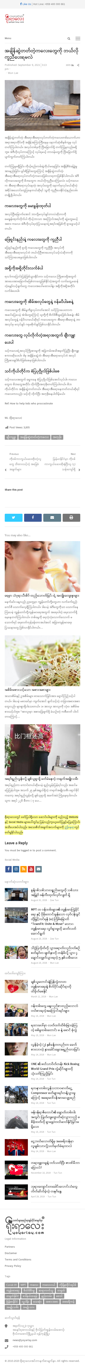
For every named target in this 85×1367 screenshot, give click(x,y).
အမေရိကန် (68, 1301)
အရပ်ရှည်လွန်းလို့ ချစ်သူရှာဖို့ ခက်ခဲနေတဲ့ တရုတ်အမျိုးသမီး (41, 779)
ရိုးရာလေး (25, 1361)
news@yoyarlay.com (25, 1340)
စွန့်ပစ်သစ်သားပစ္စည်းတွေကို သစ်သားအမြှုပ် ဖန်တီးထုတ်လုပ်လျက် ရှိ (54, 893)
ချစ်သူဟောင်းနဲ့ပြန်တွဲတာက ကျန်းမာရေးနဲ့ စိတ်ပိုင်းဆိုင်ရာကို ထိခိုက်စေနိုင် (51, 986)
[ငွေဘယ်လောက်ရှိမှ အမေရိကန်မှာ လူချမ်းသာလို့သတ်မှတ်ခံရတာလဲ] (16, 1141)
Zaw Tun (54, 900)
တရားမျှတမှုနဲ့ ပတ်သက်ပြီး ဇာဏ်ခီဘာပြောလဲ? (55, 1165)
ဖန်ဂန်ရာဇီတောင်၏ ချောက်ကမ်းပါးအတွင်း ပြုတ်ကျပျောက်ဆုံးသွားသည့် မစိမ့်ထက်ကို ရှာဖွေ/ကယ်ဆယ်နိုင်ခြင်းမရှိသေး (55, 1119)
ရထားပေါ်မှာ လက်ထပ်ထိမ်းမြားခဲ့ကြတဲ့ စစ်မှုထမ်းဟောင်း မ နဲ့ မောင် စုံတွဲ (54, 1028)
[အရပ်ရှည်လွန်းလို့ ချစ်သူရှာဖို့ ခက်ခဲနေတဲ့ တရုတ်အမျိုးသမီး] (42, 727)
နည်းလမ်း (46, 1296)
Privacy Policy (13, 1266)
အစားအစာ (52, 1301)
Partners (10, 1247)
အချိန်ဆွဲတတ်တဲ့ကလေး (34, 437)
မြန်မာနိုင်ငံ (12, 1301)
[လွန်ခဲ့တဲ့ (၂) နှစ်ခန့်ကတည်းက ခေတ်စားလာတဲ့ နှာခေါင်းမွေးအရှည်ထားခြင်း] (16, 1045)
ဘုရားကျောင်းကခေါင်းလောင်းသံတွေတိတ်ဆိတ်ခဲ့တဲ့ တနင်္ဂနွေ (54, 1189)
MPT (23, 1284)
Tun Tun (51, 1079)
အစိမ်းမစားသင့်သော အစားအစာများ (28, 690)
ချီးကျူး (11, 437)
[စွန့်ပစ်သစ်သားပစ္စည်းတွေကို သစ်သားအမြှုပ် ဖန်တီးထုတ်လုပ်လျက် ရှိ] (16, 890)
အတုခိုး (57, 437)
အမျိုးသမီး (12, 1307)
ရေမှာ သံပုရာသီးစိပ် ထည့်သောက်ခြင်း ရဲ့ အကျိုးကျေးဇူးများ (42, 595)
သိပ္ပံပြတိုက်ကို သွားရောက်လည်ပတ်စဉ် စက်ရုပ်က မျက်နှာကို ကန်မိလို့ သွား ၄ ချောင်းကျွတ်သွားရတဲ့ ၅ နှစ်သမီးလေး (55, 953)
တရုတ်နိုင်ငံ (12, 1296)
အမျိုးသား (29, 1307)
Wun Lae (13, 73)
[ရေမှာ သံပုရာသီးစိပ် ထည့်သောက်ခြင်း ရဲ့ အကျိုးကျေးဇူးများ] (42, 543)
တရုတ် (61, 1290)
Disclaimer (11, 1253)
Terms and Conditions (18, 1259)
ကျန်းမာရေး (13, 1290)
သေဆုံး (37, 1301)
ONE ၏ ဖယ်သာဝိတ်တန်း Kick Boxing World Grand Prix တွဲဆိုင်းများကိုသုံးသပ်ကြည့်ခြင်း (55, 1069)
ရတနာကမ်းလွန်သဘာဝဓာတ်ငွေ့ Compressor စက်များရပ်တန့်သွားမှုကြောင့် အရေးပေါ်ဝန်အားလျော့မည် (53, 1093)
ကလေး (34, 1284)
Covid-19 (11, 1284)
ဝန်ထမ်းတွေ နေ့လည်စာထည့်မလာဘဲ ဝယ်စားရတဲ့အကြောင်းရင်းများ (54, 1009)
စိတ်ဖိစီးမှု (29, 1290)
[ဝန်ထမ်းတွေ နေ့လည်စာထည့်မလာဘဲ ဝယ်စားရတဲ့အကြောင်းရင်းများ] (16, 1006)
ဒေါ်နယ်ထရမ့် (30, 1296)
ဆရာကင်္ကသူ (46, 1290)
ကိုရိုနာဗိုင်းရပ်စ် (67, 1284)
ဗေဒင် (59, 1296)
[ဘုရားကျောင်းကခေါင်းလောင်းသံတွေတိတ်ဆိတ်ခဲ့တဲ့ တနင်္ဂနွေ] (16, 1187)
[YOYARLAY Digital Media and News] (42, 18)
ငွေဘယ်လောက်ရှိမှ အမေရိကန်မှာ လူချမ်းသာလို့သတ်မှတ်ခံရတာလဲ (52, 1144)
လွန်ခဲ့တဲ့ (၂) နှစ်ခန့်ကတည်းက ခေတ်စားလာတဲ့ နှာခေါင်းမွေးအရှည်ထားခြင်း (55, 1047)
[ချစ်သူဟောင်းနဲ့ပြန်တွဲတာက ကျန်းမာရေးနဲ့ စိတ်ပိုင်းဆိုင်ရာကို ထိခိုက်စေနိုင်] (16, 982)
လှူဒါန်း (25, 1301)
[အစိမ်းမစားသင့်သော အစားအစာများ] (42, 637)
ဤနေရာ (70, 827)
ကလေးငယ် (48, 1284)
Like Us (26, 4)
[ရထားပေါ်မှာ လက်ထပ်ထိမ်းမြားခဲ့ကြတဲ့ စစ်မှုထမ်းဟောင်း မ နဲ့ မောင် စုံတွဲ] (16, 1025)
